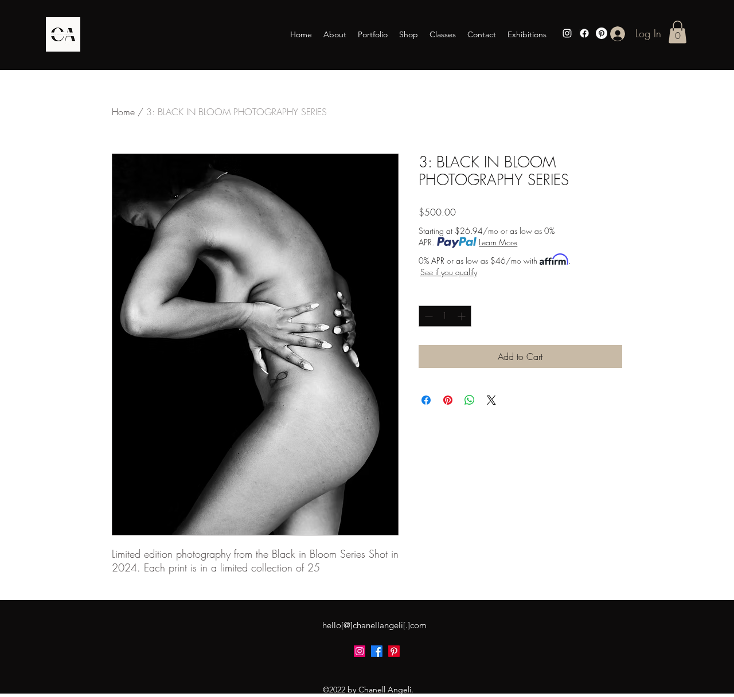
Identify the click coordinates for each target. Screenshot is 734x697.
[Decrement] (427, 316)
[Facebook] (584, 33)
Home (123, 111)
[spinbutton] (445, 316)
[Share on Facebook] (426, 400)
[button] (677, 32)
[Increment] (462, 316)
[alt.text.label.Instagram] (567, 33)
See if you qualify (448, 272)
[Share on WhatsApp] (470, 400)
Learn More (498, 242)
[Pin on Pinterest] (448, 400)
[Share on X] (491, 400)
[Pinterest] (601, 33)
